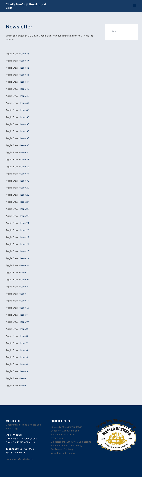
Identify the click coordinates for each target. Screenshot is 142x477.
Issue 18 (24, 265)
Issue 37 (24, 131)
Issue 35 (24, 145)
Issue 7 (24, 343)
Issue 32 (24, 166)
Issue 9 (24, 329)
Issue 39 (24, 117)
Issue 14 (24, 293)
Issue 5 (24, 357)
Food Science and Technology (66, 445)
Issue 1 (23, 385)
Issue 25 (24, 216)
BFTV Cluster (57, 438)
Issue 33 (24, 159)
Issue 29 (24, 187)
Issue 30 (24, 180)
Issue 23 (24, 230)
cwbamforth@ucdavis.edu (19, 459)
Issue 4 (24, 364)
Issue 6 (24, 350)
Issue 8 (24, 336)
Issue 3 (24, 371)
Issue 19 (24, 258)
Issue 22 (24, 237)
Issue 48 (24, 53)
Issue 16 (24, 279)
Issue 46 (24, 67)
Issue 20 (24, 251)
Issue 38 (24, 124)
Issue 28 (24, 194)
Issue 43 (24, 88)
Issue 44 (24, 81)
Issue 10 (24, 321)
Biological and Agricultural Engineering (71, 441)
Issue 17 (24, 272)
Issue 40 (24, 110)
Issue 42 (24, 96)
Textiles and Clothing (62, 449)
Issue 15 (24, 286)
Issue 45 (24, 74)
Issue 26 (24, 208)
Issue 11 (24, 314)
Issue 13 (24, 300)
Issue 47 (24, 60)
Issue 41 (24, 103)
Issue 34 (24, 152)
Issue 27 (24, 201)
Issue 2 (24, 378)
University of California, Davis (66, 427)
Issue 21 (24, 244)
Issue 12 (24, 307)
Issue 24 (24, 223)
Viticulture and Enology (63, 453)
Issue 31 (24, 173)
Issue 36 (24, 138)
